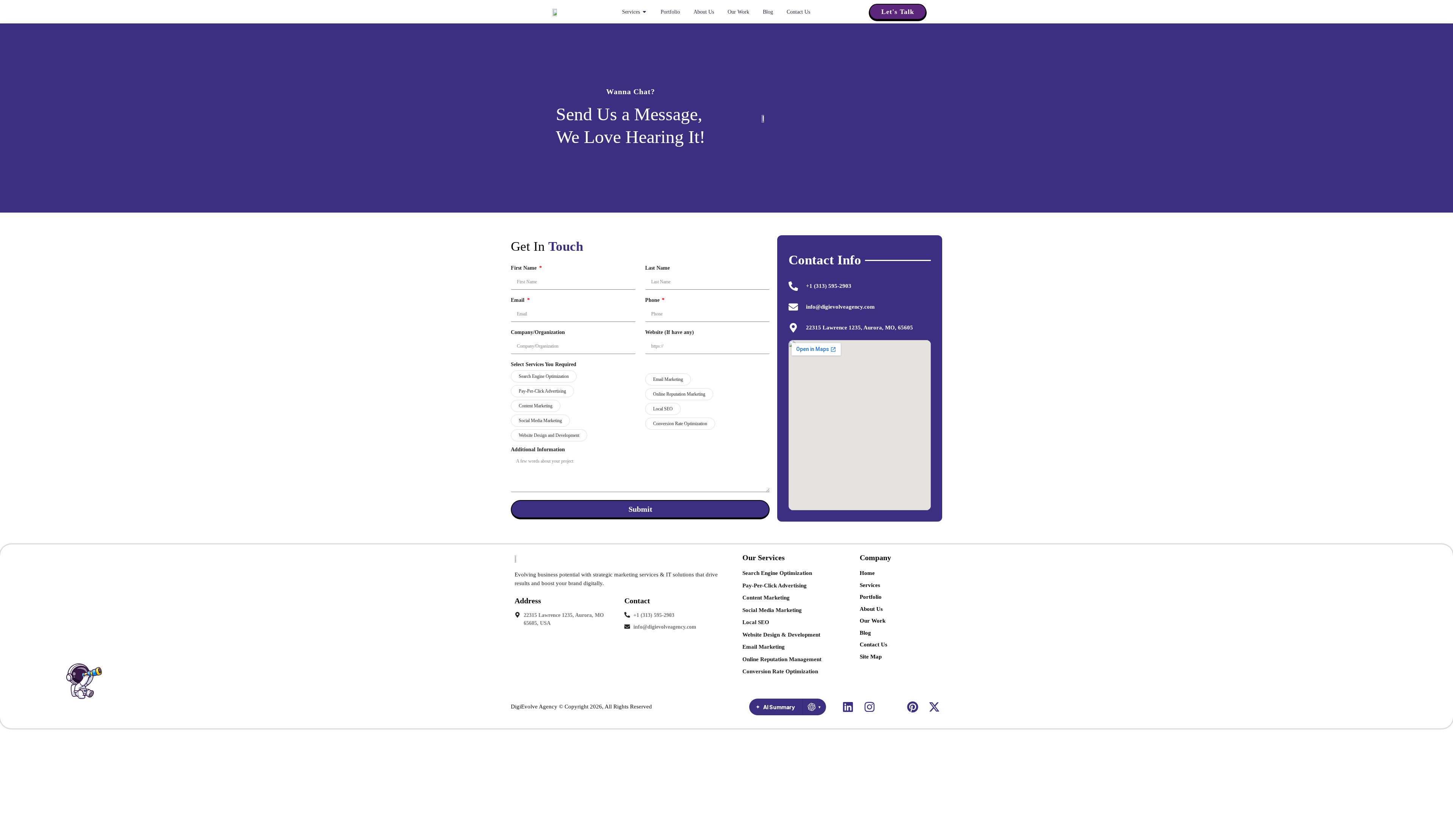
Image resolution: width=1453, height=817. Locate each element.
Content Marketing (535, 405)
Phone (653, 300)
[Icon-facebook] (891, 707)
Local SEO (663, 409)
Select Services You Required (543, 364)
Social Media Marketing (540, 420)
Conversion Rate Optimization (680, 423)
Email (518, 300)
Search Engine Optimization (544, 376)
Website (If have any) (669, 332)
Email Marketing (668, 379)
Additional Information (538, 449)
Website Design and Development (549, 435)
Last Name (657, 268)
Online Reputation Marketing (679, 394)
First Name (524, 268)
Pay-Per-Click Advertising (542, 391)
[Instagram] (869, 707)
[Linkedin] (848, 707)
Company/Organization (538, 332)
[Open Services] (644, 12)
